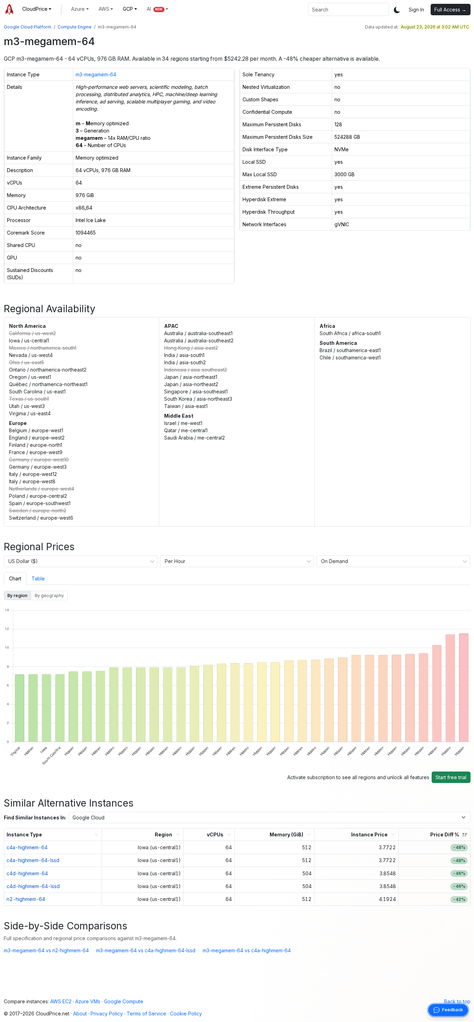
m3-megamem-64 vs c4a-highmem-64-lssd (145, 950)
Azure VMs (87, 1001)
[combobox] (348, 9)
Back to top (457, 1001)
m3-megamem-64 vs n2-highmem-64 (46, 950)
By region (17, 595)
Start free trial (450, 777)
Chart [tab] (15, 578)
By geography (49, 595)
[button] (37, 9)
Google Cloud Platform (27, 26)
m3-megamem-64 (96, 74)
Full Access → (450, 9)
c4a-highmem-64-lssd (33, 860)
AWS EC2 (60, 1001)
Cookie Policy (186, 1013)
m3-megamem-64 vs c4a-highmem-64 (247, 950)
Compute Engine (75, 26)
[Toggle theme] (397, 9)
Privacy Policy (107, 1013)
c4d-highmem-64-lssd (33, 886)
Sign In (416, 9)
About (80, 1013)
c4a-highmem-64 (27, 847)
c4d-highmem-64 (27, 873)
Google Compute (123, 1001)
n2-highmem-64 (26, 899)
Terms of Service (146, 1013)
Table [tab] (38, 578)
